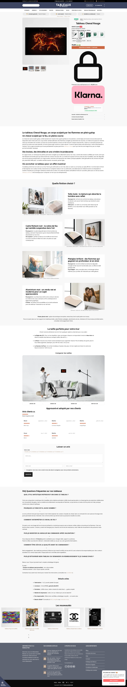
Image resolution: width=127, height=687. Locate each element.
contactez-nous (64, 599)
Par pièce (99, 10)
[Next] (27, 637)
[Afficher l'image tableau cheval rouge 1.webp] (25, 68)
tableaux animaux (27, 172)
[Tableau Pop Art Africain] (53, 617)
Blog (87, 650)
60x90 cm (74, 403)
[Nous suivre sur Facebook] (66, 666)
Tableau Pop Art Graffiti (95, 628)
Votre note (27, 450)
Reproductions (59, 10)
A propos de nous (91, 653)
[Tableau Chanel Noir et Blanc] (11, 617)
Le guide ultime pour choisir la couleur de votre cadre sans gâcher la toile (54, 667)
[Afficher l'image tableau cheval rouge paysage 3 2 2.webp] (31, 68)
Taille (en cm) (75, 38)
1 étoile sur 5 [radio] (27, 452)
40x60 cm (53, 403)
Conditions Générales (92, 667)
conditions (69, 573)
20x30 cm (32, 403)
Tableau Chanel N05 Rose (32, 628)
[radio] (75, 34)
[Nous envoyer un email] (71, 666)
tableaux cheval (68, 146)
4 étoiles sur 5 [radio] (51, 452)
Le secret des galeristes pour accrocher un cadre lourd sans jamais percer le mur (54, 674)
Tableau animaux (60, 16)
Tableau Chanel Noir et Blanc (11, 628)
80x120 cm (94, 403)
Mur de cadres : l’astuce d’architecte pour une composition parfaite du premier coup (54, 660)
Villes (67, 10)
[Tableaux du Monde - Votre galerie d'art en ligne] (63, 5)
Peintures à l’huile (76, 10)
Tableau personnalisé (89, 10)
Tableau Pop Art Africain (53, 628)
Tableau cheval (67, 16)
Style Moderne (43, 10)
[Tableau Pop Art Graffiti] (95, 617)
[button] (98, 5)
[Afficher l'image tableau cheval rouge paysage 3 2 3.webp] (37, 68)
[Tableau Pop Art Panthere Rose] (74, 617)
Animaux (34, 10)
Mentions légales (90, 664)
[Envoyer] (38, 5)
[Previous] (23, 637)
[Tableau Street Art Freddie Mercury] (116, 617)
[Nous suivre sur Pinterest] (74, 666)
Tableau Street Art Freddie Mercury (116, 629)
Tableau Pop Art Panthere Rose (74, 628)
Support (74, 30)
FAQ (87, 656)
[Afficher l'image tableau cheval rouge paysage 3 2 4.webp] (43, 68)
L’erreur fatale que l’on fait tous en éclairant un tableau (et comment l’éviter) (54, 653)
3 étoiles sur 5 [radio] (43, 452)
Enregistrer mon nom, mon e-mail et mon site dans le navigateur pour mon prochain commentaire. (52, 470)
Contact (88, 659)
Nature (51, 10)
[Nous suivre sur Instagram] (68, 666)
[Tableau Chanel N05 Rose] (32, 617)
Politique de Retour (91, 662)
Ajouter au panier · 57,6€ (88, 47)
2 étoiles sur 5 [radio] (35, 452)
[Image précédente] (24, 41)
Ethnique (26, 10)
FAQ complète (54, 599)
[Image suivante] (66, 41)
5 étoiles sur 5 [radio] (59, 452)
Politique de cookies (91, 670)
